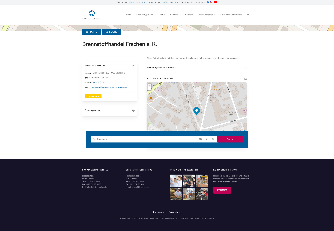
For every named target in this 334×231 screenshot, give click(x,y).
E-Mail (144, 2)
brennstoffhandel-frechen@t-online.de (109, 87)
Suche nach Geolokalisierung (212, 139)
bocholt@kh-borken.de (97, 187)
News (162, 15)
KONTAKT (222, 190)
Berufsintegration (207, 15)
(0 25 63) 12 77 (100, 82)
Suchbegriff (94, 139)
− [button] (149, 88)
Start (128, 15)
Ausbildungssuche (144, 15)
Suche (230, 139)
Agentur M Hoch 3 (204, 218)
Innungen (189, 15)
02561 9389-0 (167, 2)
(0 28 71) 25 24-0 (92, 182)
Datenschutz (174, 212)
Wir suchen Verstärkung (231, 15)
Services (174, 15)
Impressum (158, 212)
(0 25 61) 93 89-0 (136, 182)
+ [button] (149, 85)
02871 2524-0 (134, 2)
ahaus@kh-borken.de (140, 187)
